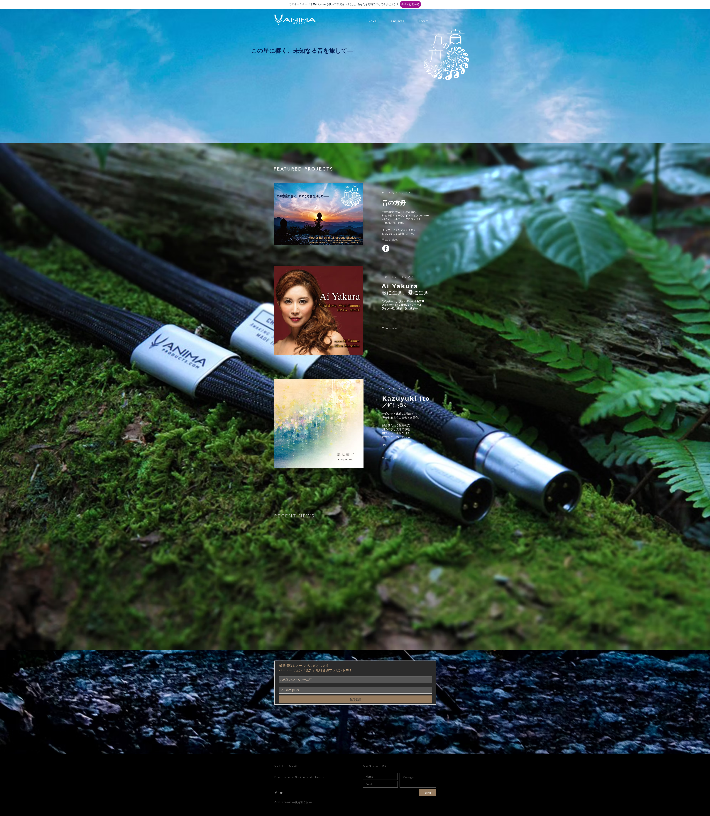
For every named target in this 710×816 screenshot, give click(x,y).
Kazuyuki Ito (406, 398)
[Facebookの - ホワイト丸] (385, 248)
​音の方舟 (394, 202)
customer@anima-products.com (303, 776)
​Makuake (387, 233)
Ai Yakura (400, 286)
